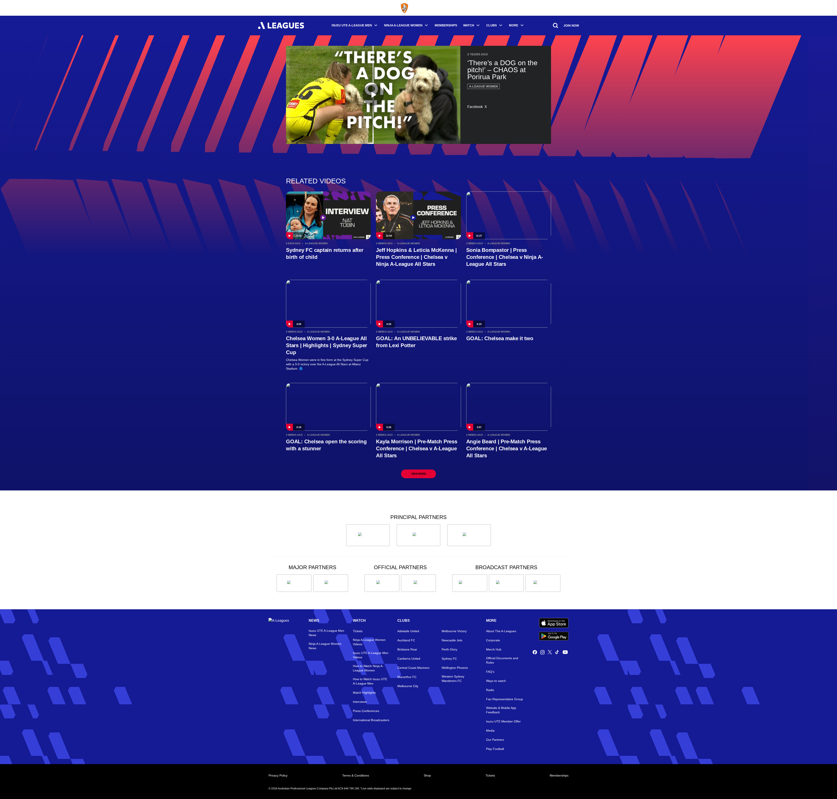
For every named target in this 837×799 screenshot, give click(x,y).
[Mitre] (382, 583)
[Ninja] (418, 535)
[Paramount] (506, 583)
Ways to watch (496, 681)
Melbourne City (407, 686)
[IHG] (418, 583)
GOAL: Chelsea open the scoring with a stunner (326, 445)
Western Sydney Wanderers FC (453, 679)
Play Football (495, 749)
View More (418, 473)
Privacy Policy (278, 775)
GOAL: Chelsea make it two (499, 338)
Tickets (357, 631)
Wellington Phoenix (455, 667)
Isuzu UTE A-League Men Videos (370, 655)
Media (490, 730)
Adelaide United (408, 631)
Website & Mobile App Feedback (501, 710)
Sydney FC (449, 658)
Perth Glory (449, 649)
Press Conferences (366, 711)
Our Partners (495, 739)
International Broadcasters (371, 720)
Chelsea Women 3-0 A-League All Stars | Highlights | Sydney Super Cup (326, 345)
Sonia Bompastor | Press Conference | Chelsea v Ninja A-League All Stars (504, 257)
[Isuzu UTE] (368, 535)
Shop (427, 775)
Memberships (446, 25)
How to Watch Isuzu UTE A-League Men (370, 681)
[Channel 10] (470, 583)
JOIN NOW (571, 25)
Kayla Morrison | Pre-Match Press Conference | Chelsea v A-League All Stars (416, 448)
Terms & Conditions (355, 775)
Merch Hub (493, 649)
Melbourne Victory (454, 631)
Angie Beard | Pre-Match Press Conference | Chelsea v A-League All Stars (506, 448)
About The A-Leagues (501, 631)
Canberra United (408, 658)
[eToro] (330, 583)
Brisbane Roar (407, 649)
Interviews (360, 701)
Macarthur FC (407, 677)
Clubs (491, 25)
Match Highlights (364, 692)
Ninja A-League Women (403, 25)
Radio (490, 690)
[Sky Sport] (543, 583)
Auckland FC (406, 640)
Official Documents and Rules (502, 660)
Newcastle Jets (452, 640)
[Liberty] (294, 583)
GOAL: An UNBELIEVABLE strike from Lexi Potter (416, 341)
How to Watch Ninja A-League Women (368, 668)
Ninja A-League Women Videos (369, 642)
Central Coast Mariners (413, 667)
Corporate (493, 640)
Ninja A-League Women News (325, 646)
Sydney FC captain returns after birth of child (324, 253)
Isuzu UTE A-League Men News (326, 633)
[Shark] (469, 535)
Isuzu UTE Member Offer (503, 721)
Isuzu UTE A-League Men (352, 25)
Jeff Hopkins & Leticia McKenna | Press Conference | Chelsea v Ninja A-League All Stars (416, 257)
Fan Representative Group (504, 699)
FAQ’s (490, 671)
